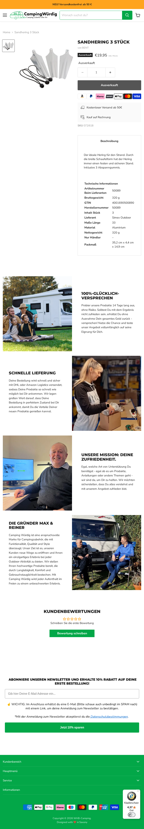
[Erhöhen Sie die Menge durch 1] (110, 72)
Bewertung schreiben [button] (72, 633)
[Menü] (138, 792)
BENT (85, 48)
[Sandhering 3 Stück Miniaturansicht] (8, 46)
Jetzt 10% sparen (72, 727)
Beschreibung (109, 141)
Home (6, 32)
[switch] (131, 814)
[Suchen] (127, 15)
